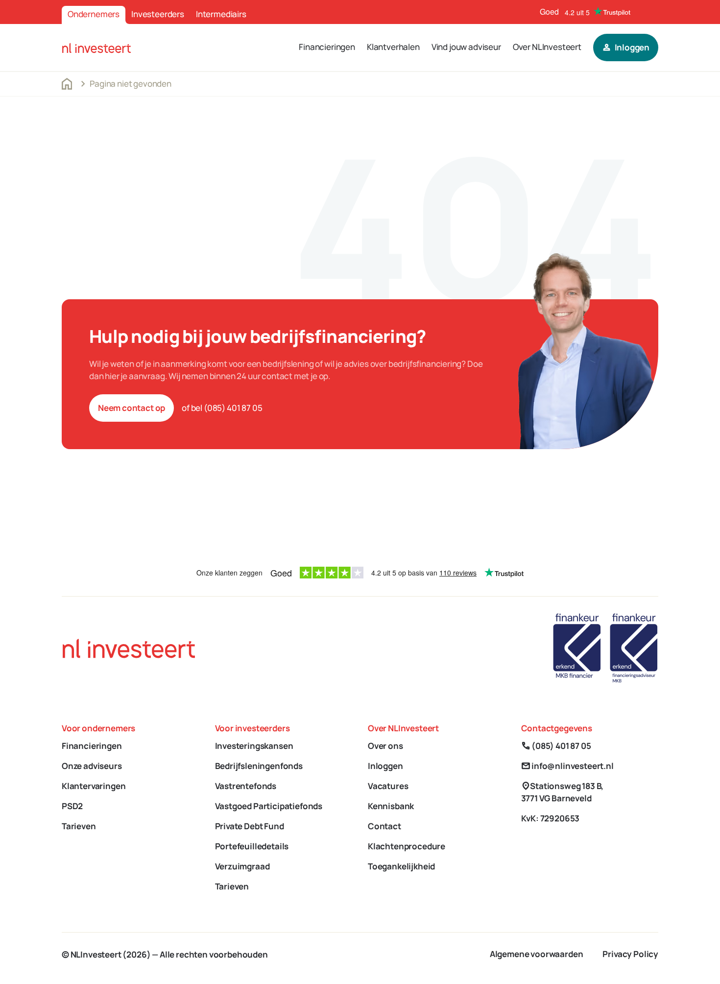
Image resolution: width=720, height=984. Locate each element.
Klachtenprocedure (406, 846)
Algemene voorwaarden (536, 954)
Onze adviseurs (92, 765)
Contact (384, 826)
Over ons (385, 745)
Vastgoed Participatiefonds (269, 806)
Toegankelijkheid (401, 866)
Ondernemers (94, 14)
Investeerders (157, 14)
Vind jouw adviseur (466, 46)
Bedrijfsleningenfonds (259, 765)
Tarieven (79, 826)
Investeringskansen (254, 745)
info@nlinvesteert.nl (567, 765)
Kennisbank (391, 806)
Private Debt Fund (249, 826)
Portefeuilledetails (252, 846)
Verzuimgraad (242, 866)
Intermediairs (221, 14)
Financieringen (327, 46)
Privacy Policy (630, 954)
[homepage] (96, 47)
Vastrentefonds (246, 786)
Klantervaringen (93, 786)
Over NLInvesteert (547, 46)
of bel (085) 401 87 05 (222, 407)
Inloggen (385, 765)
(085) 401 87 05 (556, 745)
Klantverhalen (393, 46)
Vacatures (388, 786)
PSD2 (72, 806)
